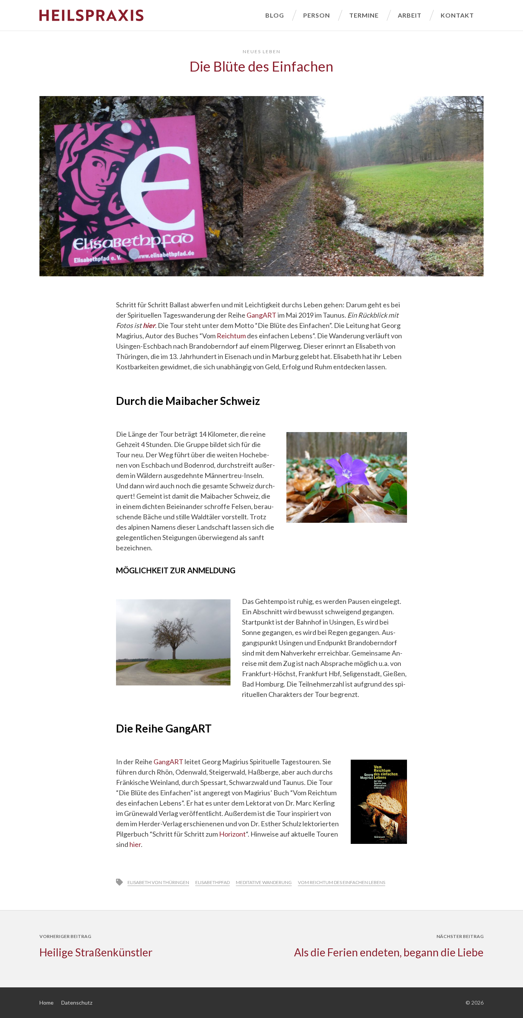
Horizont (232, 834)
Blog (274, 15)
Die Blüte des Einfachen (261, 66)
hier (135, 844)
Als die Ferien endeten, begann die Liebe (389, 952)
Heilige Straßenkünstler (95, 952)
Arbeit (410, 15)
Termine (364, 15)
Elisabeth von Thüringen (158, 882)
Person (316, 15)
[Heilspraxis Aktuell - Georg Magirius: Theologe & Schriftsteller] (147, 15)
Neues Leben (262, 51)
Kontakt (457, 15)
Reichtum (231, 335)
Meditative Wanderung (264, 882)
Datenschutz (76, 1002)
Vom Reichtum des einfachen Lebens (341, 882)
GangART (261, 315)
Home (46, 1002)
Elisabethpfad (212, 882)
